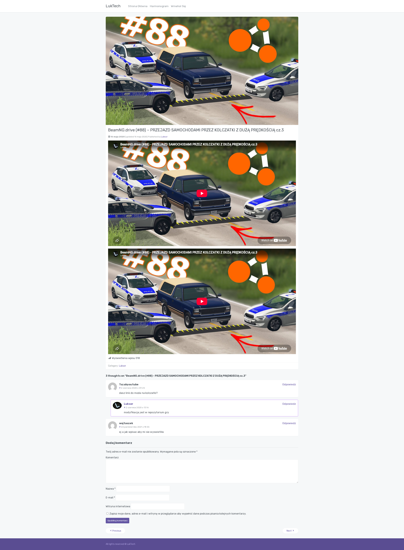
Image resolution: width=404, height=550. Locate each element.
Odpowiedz (289, 384)
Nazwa (111, 488)
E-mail (110, 497)
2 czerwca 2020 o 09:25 (133, 388)
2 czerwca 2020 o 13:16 (137, 407)
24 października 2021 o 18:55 (135, 427)
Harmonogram (159, 6)
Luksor (164, 136)
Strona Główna (138, 6)
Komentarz (112, 457)
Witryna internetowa (118, 506)
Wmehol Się (178, 6)
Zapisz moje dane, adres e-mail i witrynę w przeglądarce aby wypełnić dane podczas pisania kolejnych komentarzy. (178, 513)
